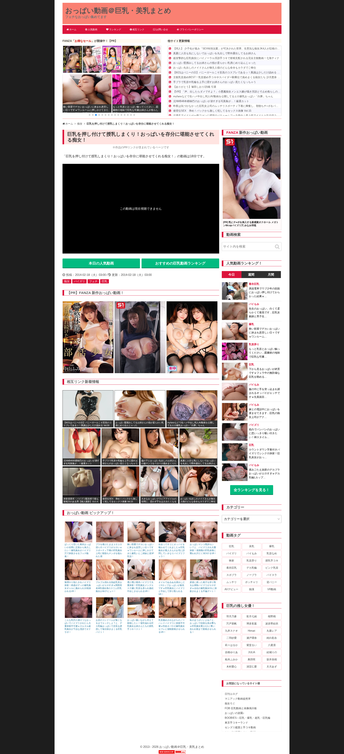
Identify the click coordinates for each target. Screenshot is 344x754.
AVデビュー (231, 589)
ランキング (115, 29)
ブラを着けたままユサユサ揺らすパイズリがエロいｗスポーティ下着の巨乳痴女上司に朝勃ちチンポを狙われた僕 (109, 550)
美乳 (251, 546)
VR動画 (271, 589)
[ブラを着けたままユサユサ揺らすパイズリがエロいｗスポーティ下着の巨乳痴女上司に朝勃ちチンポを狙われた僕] (110, 541)
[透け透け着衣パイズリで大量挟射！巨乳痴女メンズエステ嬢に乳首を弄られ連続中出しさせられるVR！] (141, 579)
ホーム (72, 29)
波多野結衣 (271, 623)
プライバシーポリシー (192, 29)
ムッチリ (231, 582)
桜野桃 (272, 616)
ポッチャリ (251, 582)
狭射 (231, 560)
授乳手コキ (271, 560)
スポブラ (231, 574)
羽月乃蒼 (231, 616)
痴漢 (251, 589)
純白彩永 (272, 637)
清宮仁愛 (251, 666)
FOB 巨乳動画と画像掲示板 (241, 708)
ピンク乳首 (271, 567)
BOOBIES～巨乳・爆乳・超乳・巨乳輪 (247, 717)
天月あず (272, 666)
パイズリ (79, 281)
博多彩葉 (251, 623)
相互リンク (138, 29)
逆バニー (272, 582)
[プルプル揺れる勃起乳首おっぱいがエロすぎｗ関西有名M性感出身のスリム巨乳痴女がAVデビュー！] (110, 579)
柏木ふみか (231, 659)
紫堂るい (251, 645)
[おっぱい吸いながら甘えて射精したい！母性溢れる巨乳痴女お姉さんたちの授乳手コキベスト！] (141, 617)
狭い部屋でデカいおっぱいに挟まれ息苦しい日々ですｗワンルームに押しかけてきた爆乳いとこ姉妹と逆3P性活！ (140, 550)
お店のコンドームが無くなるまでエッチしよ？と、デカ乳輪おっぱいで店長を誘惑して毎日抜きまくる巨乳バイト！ (109, 626)
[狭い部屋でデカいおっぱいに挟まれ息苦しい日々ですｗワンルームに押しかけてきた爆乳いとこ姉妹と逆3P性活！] (141, 541)
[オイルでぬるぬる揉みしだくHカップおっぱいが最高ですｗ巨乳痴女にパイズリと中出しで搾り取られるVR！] (172, 579)
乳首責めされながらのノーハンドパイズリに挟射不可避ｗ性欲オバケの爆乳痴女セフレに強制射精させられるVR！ (171, 626)
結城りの (272, 652)
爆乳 (271, 546)
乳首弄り (251, 560)
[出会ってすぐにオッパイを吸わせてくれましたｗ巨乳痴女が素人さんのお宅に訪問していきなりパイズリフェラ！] (172, 541)
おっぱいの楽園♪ (234, 713)
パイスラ (272, 574)
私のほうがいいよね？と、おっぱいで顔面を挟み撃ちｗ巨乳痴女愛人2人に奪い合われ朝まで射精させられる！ (203, 626)
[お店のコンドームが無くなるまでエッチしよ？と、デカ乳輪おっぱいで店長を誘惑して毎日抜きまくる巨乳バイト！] (110, 617)
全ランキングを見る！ (252, 490)
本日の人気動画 (101, 263)
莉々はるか (231, 645)
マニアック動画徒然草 (238, 698)
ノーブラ (251, 574)
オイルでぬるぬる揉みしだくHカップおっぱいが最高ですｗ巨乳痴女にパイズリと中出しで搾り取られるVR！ (171, 588)
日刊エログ (231, 693)
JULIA (251, 652)
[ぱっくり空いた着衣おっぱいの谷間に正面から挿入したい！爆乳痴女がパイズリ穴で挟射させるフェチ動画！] (78, 541)
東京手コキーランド (236, 722)
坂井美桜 (272, 659)
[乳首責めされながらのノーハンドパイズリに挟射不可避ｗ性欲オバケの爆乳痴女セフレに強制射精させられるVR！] (172, 617)
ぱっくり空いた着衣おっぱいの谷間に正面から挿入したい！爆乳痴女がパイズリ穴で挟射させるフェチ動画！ (77, 550)
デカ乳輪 (251, 567)
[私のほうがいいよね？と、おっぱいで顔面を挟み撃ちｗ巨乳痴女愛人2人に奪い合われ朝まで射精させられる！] (204, 617)
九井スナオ (231, 630)
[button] (89, 115)
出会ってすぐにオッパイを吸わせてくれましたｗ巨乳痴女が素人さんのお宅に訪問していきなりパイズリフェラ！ (171, 550)
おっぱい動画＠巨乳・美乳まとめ (118, 10)
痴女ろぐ (230, 703)
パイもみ (251, 553)
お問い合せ (162, 29)
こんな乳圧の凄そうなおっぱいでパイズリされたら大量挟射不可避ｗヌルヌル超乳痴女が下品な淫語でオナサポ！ (77, 626)
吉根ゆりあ (231, 652)
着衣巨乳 (231, 567)
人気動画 (92, 29)
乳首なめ (272, 553)
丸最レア (272, 630)
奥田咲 (251, 659)
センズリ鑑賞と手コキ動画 (240, 727)
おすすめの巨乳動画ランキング (180, 263)
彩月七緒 (251, 616)
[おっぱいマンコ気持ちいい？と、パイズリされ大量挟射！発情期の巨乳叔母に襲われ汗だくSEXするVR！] (204, 541)
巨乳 (104, 281)
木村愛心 (231, 666)
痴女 (67, 281)
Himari (251, 630)
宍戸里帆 (231, 623)
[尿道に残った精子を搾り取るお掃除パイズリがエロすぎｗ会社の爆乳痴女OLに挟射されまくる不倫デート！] (204, 579)
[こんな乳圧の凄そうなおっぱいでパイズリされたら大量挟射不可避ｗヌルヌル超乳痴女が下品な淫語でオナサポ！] (78, 617)
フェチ (93, 281)
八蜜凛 (272, 645)
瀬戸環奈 (251, 637)
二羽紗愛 (231, 637)
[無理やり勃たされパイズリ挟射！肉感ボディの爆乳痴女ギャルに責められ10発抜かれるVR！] (78, 579)
